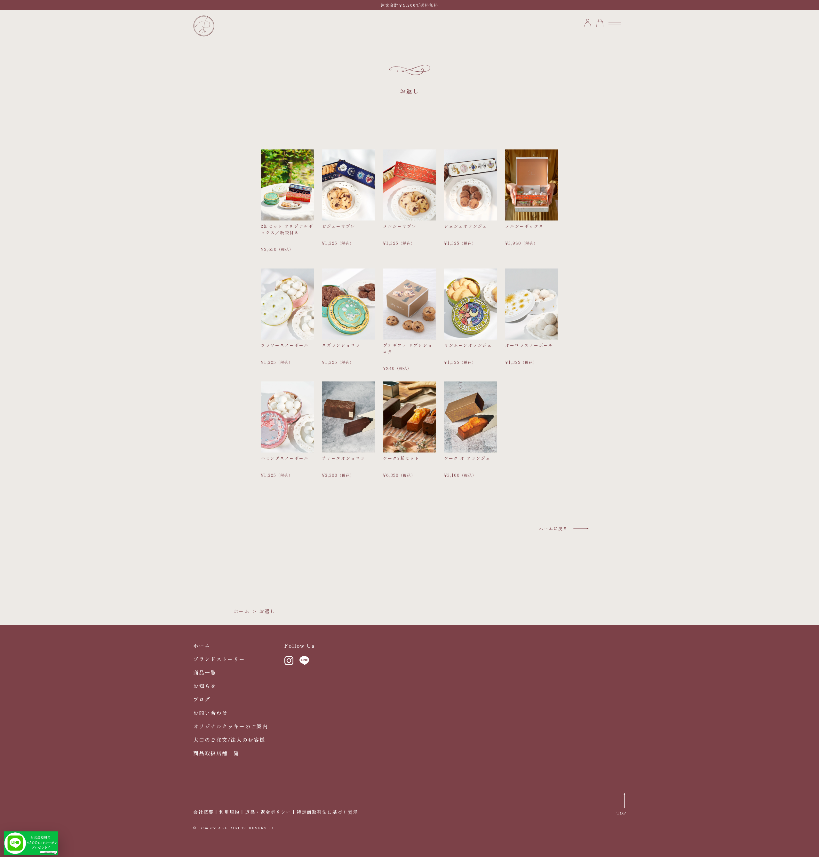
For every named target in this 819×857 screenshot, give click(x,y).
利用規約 (229, 812)
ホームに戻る (553, 528)
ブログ (202, 699)
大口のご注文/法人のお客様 (229, 739)
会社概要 (203, 812)
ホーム (242, 611)
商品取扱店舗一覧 (216, 753)
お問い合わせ (210, 713)
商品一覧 (204, 672)
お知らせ (204, 686)
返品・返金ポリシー (268, 812)
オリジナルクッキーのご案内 (230, 726)
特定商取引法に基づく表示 (327, 812)
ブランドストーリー (219, 659)
